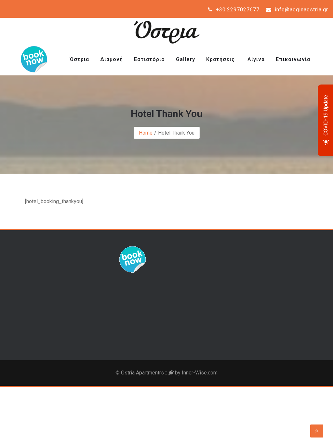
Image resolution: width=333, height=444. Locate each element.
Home (146, 133)
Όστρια (79, 59)
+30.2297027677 (237, 10)
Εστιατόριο (149, 59)
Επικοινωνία (293, 59)
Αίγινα (255, 59)
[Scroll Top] (316, 430)
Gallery (185, 59)
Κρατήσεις (220, 59)
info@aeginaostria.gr (300, 10)
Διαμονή (111, 59)
